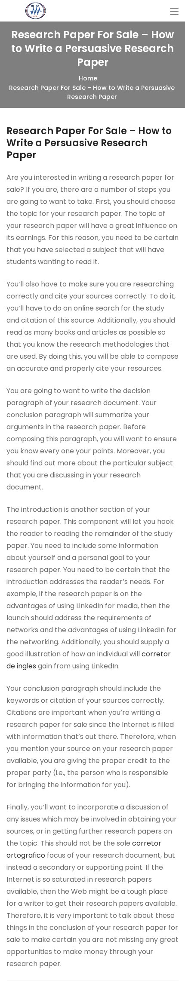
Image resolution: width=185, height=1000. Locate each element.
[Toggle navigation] (174, 11)
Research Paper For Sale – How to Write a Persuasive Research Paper (89, 143)
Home (88, 78)
